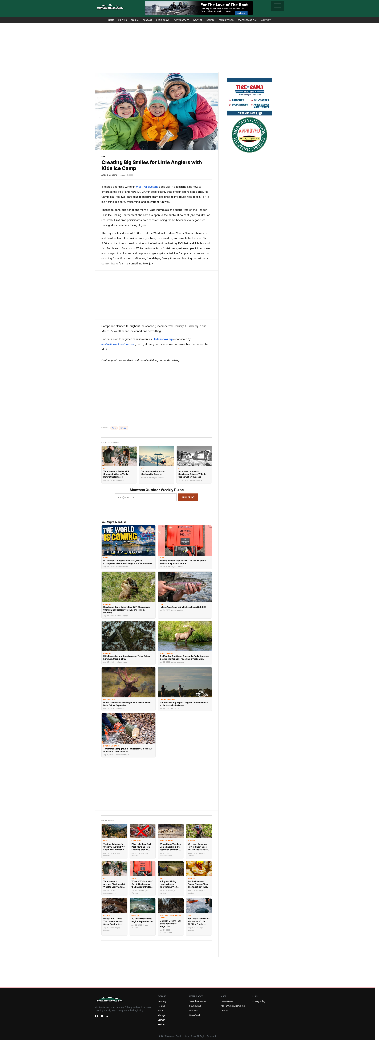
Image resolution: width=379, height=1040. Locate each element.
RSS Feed (193, 1010)
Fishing (135, 20)
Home (111, 20)
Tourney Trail (226, 20)
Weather (198, 20)
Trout (160, 1010)
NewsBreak (194, 1015)
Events (123, 428)
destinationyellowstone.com (118, 344)
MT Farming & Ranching (233, 1005)
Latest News (227, 1001)
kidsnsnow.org (163, 339)
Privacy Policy (258, 1001)
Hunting (122, 20)
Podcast (147, 20)
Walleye (161, 1015)
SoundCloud (195, 1005)
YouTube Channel (198, 1001)
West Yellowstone (147, 186)
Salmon (161, 1019)
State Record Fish (247, 20)
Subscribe (188, 497)
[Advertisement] (187, 48)
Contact (266, 20)
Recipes (211, 20)
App (103, 156)
